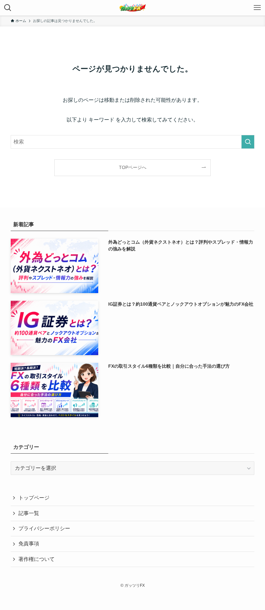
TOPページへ (132, 167)
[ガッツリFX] (132, 8)
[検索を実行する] (247, 142)
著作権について (36, 559)
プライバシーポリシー (44, 528)
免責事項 (28, 543)
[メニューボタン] (257, 8)
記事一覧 (28, 513)
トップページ (33, 497)
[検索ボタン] (8, 8)
